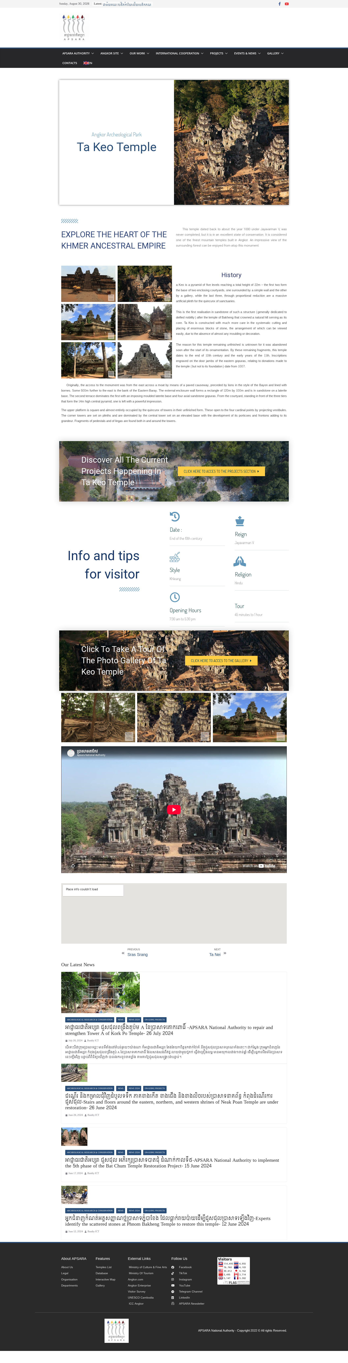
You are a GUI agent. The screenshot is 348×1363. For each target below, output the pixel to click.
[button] (92, 53)
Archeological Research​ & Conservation (90, 1020)
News (120, 1020)
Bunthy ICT (93, 1041)
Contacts (69, 63)
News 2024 (134, 1020)
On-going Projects (155, 1020)
